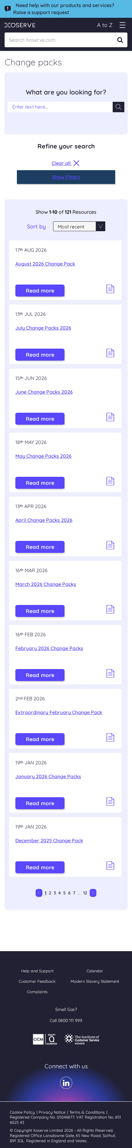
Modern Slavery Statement (95, 981)
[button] (122, 25)
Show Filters (66, 177)
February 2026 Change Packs (49, 648)
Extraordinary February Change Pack (58, 712)
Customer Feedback (37, 981)
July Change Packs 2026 (43, 328)
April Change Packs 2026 (43, 520)
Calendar (95, 970)
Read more (40, 290)
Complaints (37, 991)
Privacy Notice (53, 1112)
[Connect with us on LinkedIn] (66, 1087)
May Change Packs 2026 (43, 456)
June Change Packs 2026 (44, 392)
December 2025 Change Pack (49, 840)
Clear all (62, 163)
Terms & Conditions (87, 1112)
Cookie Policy (23, 1112)
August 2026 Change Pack (45, 264)
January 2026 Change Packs (48, 776)
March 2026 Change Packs (45, 584)
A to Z (105, 25)
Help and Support (37, 970)
